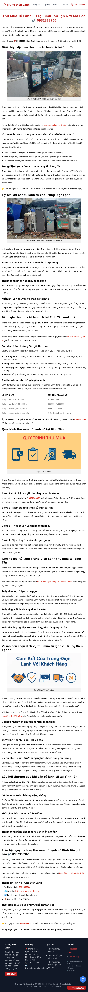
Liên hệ (65, 4)
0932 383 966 (79, 4)
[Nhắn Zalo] (83, 980)
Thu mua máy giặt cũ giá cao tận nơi (54, 965)
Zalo (71, 952)
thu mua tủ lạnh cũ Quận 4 (55, 125)
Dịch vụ (47, 4)
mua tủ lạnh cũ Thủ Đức (12, 716)
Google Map (74, 956)
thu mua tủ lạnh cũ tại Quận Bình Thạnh (54, 581)
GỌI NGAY (11, 974)
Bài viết (56, 4)
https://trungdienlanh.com (27, 891)
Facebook (73, 949)
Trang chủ (36, 4)
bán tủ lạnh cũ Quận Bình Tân (72, 873)
